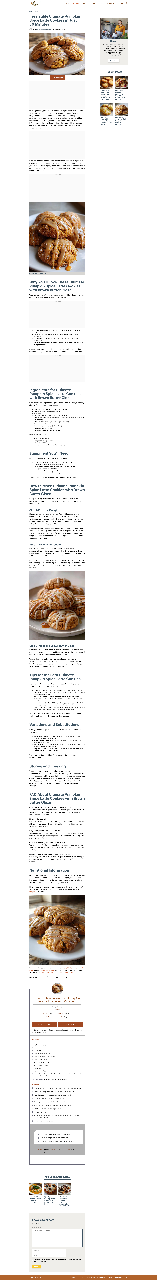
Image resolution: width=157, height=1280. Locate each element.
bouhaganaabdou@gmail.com (43, 29)
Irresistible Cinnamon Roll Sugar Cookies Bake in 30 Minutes (120, 120)
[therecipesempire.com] (34, 3)
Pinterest (43, 977)
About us (110, 3)
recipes (32, 892)
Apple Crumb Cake (46, 970)
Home (67, 3)
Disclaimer (109, 1277)
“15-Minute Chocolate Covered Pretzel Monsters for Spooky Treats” (64, 1201)
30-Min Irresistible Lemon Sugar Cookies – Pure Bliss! (106, 120)
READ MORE (114, 60)
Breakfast (76, 3)
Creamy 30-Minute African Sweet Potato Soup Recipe (35, 1199)
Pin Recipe (72, 1024)
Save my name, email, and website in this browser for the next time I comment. (58, 1260)
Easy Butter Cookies (66, 973)
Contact (120, 3)
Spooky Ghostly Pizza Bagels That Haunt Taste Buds (49, 1200)
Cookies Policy (118, 1277)
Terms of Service (90, 1277)
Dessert (101, 3)
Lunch (93, 3)
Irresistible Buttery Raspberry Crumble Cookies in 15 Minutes (120, 94)
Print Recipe (45, 1024)
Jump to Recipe (57, 77)
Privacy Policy (100, 1277)
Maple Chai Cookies (48, 973)
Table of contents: (39, 273)
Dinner (85, 3)
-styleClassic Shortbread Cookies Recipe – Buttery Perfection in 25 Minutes (106, 94)
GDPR (126, 1277)
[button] (126, 3)
